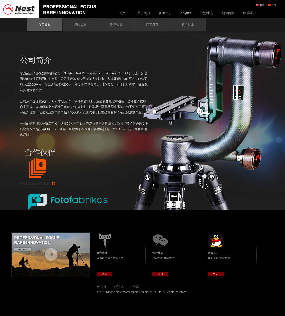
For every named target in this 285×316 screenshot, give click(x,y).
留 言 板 (101, 286)
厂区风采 (152, 25)
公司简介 (44, 25)
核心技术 (188, 25)
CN (274, 5)
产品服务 (186, 13)
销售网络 (228, 13)
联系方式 (118, 286)
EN (262, 5)
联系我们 (249, 13)
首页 (122, 13)
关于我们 (143, 13)
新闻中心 (165, 13)
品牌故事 (80, 25)
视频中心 (207, 13)
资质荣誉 (116, 25)
